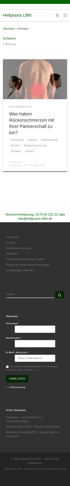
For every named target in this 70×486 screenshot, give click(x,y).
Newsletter (12, 253)
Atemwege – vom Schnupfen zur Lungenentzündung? (24, 419)
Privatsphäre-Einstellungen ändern (25, 259)
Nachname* (13, 338)
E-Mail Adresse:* (17, 352)
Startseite (9, 28)
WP (20, 469)
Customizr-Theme (56, 469)
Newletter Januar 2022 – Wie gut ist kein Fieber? (33, 426)
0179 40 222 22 (47, 214)
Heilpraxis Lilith (31, 458)
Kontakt (10, 242)
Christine (17, 162)
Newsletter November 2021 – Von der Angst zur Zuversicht (32, 434)
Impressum (12, 237)
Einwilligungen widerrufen (20, 270)
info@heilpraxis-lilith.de (35, 218)
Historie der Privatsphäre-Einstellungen (28, 264)
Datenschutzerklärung (18, 248)
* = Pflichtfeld (15, 387)
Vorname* (12, 323)
